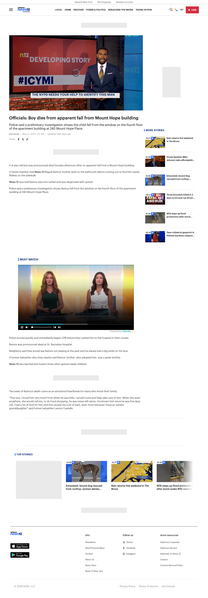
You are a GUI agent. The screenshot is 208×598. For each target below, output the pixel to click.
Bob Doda (14, 134)
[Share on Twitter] (23, 139)
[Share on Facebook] (18, 139)
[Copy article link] (27, 139)
